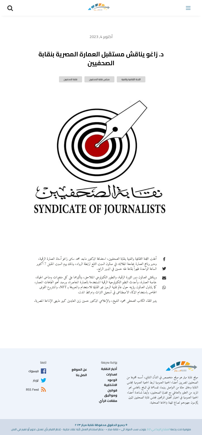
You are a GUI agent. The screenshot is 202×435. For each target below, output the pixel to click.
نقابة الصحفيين (70, 79)
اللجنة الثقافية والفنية (131, 79)
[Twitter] (164, 268)
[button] (10, 8)
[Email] (164, 278)
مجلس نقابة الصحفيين (99, 79)
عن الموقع (79, 369)
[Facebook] (164, 259)
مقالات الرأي (108, 400)
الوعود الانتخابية (110, 382)
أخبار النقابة (109, 369)
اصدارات (111, 374)
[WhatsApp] (164, 287)
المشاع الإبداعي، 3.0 (158, 429)
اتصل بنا (81, 375)
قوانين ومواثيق (110, 393)
